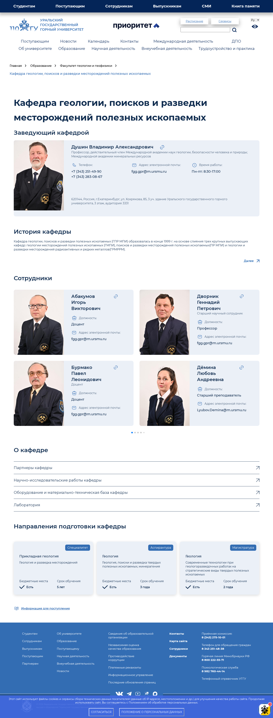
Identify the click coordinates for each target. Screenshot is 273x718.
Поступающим (70, 6)
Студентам (24, 6)
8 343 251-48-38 (213, 648)
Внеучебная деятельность (167, 48)
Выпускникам (167, 6)
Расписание (194, 21)
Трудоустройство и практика (227, 48)
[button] (132, 432)
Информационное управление (130, 675)
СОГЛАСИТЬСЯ (101, 712)
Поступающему (68, 648)
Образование (71, 48)
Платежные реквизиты (124, 667)
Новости (68, 41)
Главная (16, 66)
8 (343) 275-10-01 (213, 637)
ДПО (236, 41)
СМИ (206, 6)
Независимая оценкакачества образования (124, 646)
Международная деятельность (183, 41)
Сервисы (225, 21)
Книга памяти (246, 6)
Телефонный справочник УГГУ (224, 678)
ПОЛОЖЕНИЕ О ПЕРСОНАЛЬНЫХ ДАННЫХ (151, 712)
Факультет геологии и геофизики (86, 66)
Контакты (129, 41)
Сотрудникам (119, 6)
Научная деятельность (113, 48)
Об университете (35, 48)
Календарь (98, 41)
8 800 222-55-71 (213, 660)
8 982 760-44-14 (213, 671)
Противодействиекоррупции (121, 658)
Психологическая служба (220, 667)
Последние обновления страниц (132, 682)
